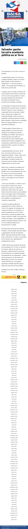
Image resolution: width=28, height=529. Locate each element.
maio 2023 (14, 373)
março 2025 (14, 326)
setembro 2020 (14, 442)
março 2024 (14, 351)
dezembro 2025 (14, 306)
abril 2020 (14, 453)
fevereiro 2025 (14, 328)
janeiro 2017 (14, 519)
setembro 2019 (14, 468)
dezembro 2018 (14, 487)
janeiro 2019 (14, 485)
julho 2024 (14, 343)
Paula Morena (13, 528)
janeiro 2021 (14, 433)
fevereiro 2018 (14, 508)
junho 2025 (14, 319)
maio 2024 (14, 347)
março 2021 (14, 429)
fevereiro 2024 (14, 354)
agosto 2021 (14, 418)
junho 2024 (14, 345)
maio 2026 (14, 295)
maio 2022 (14, 399)
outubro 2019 (14, 465)
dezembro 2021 (14, 409)
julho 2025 (14, 317)
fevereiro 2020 (14, 457)
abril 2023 (14, 375)
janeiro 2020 (14, 459)
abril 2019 (14, 478)
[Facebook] (15, 62)
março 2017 (14, 517)
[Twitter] (18, 62)
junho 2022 (14, 397)
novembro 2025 (14, 308)
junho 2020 (14, 448)
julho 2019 (14, 472)
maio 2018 (14, 502)
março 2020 (14, 455)
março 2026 (14, 300)
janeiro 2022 (14, 407)
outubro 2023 (14, 362)
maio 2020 (14, 450)
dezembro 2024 (14, 332)
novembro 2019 (14, 463)
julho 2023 (14, 369)
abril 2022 (14, 401)
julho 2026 (14, 291)
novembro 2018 (14, 489)
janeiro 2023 (14, 381)
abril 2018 (14, 504)
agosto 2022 (14, 392)
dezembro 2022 (14, 384)
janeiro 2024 (14, 356)
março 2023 (14, 377)
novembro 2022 (14, 386)
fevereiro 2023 (14, 379)
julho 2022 (14, 394)
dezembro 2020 (14, 435)
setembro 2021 (14, 416)
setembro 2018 (14, 493)
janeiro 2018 (14, 511)
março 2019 (14, 481)
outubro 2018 (14, 491)
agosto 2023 (14, 366)
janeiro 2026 (14, 304)
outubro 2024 (14, 336)
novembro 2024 (14, 334)
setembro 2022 (14, 390)
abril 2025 (14, 323)
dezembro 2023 (14, 358)
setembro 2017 (14, 515)
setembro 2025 (14, 313)
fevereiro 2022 (14, 405)
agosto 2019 (14, 470)
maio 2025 (14, 321)
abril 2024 (14, 349)
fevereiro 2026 (14, 302)
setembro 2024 (14, 338)
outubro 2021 (14, 414)
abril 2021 (14, 427)
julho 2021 (14, 420)
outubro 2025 (14, 310)
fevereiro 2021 (14, 431)
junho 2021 (14, 422)
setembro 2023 (14, 364)
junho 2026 (14, 293)
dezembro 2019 (14, 461)
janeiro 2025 (14, 330)
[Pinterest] (21, 62)
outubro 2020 (14, 440)
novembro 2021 (14, 412)
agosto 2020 (14, 444)
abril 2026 (14, 298)
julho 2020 (14, 446)
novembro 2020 (14, 437)
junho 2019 (14, 474)
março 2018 (14, 506)
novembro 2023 (14, 360)
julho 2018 (14, 498)
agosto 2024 (14, 341)
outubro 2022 (14, 388)
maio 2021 (14, 425)
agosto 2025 (14, 315)
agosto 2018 (14, 496)
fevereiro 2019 (14, 483)
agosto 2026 (14, 289)
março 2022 (14, 403)
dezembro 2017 (14, 513)
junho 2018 (14, 500)
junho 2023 (14, 371)
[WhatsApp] (25, 62)
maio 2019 (14, 476)
